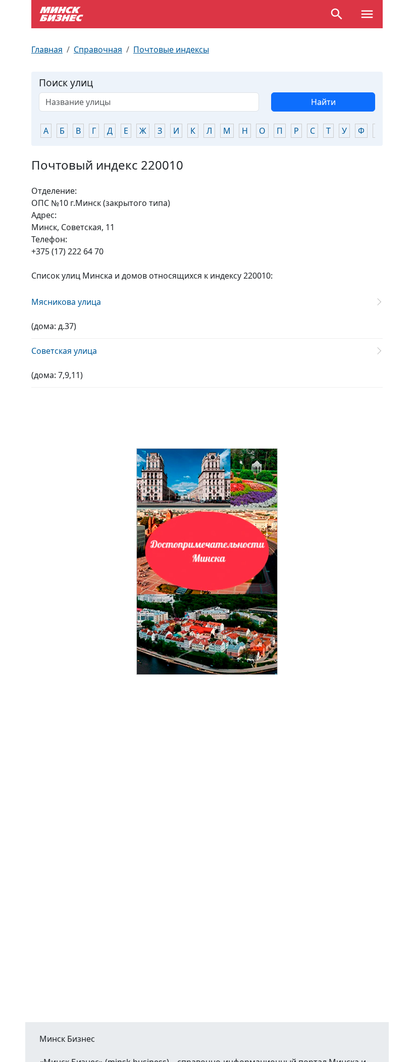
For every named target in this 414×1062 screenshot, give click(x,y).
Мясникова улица (66, 301)
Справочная (98, 49)
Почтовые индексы (171, 49)
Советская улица (64, 350)
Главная (47, 49)
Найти (323, 102)
